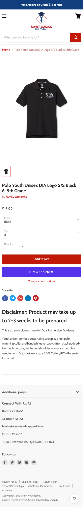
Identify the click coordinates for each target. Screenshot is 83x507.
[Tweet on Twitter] (13, 298)
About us (7, 490)
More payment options (41, 281)
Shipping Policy (30, 481)
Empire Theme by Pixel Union (18, 499)
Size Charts (64, 485)
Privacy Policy (9, 481)
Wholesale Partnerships (40, 485)
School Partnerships (13, 485)
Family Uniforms (16, 197)
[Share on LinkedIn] (28, 298)
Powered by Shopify (47, 499)
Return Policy (50, 481)
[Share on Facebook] (5, 298)
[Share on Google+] (20, 298)
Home (6, 50)
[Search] (75, 37)
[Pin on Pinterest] (36, 298)
